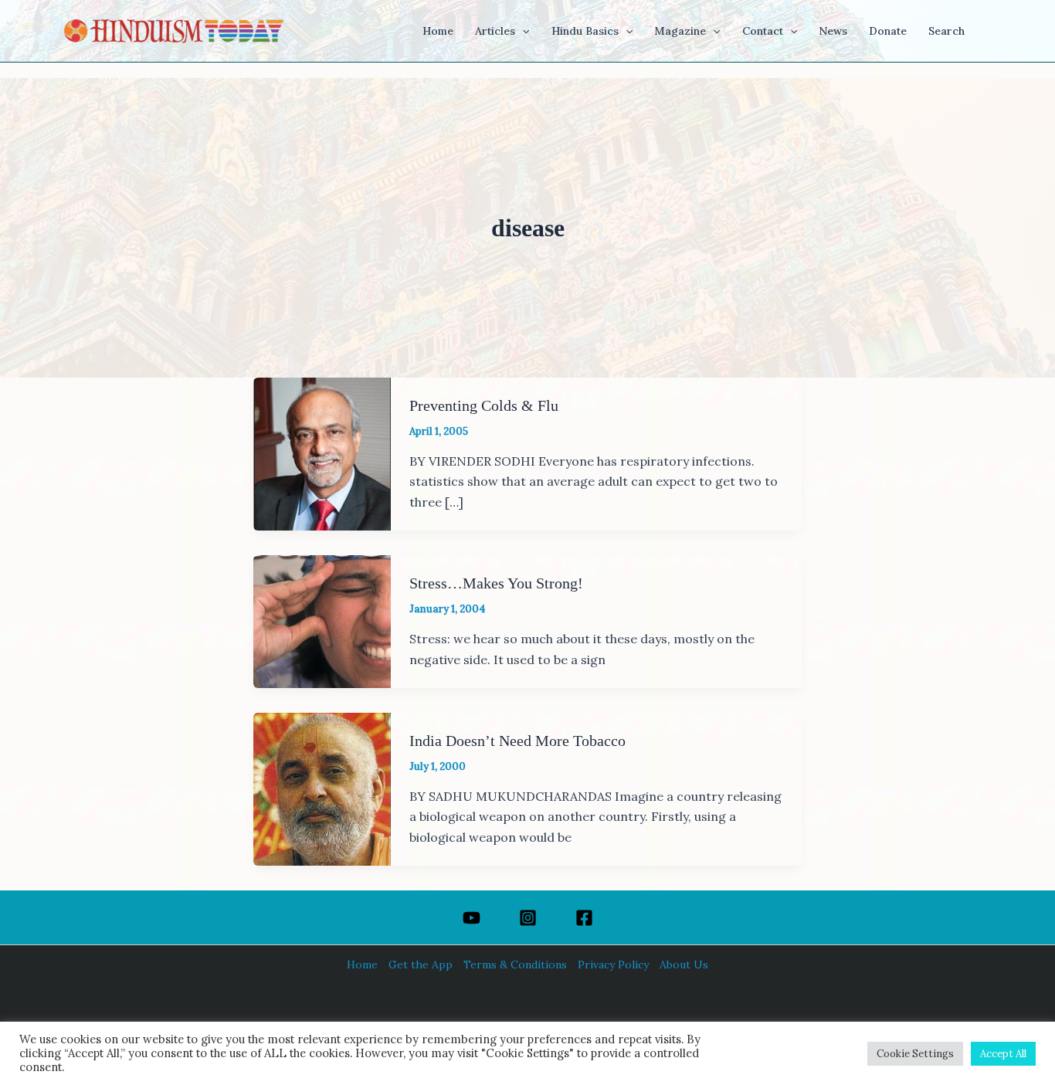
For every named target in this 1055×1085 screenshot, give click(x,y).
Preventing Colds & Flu (483, 405)
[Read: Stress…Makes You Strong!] (322, 620)
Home (362, 964)
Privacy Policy (613, 964)
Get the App (420, 964)
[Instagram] (528, 918)
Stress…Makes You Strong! (496, 583)
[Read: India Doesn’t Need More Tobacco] (322, 787)
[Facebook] (584, 918)
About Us (684, 964)
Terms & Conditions (515, 964)
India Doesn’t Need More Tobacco (517, 740)
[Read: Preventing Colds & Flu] (322, 452)
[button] (522, 31)
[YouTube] (471, 918)
